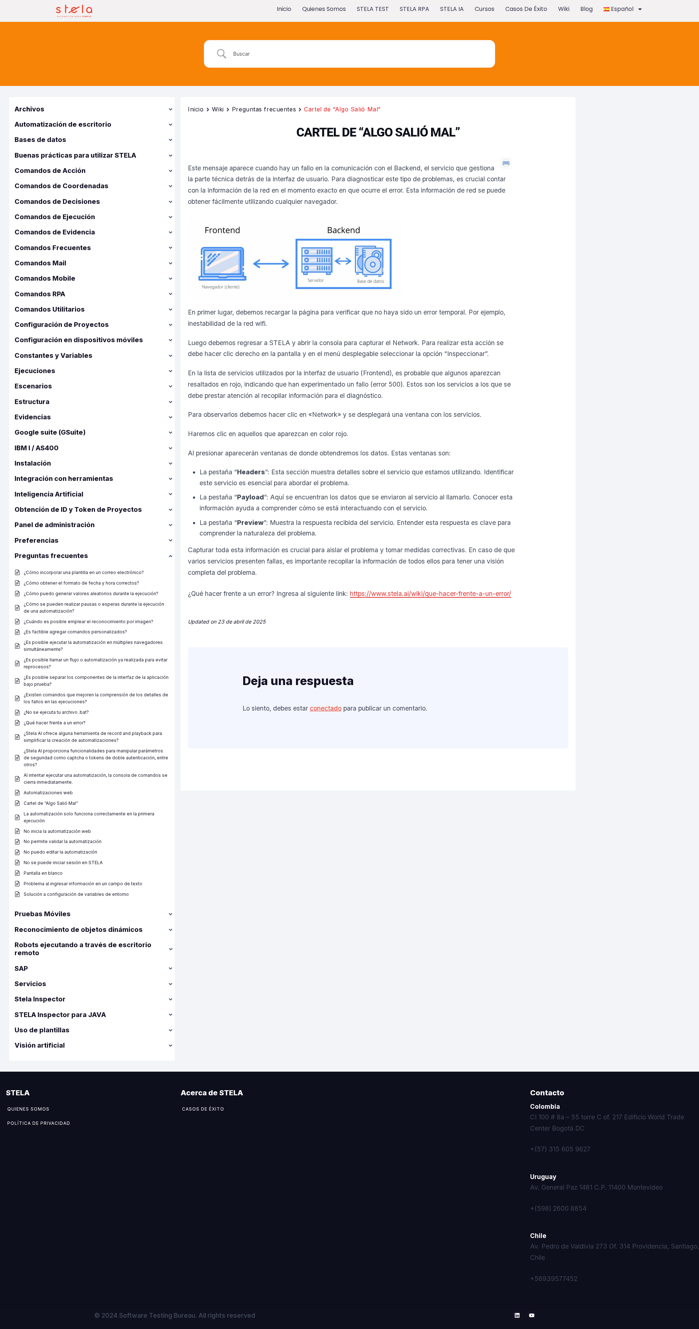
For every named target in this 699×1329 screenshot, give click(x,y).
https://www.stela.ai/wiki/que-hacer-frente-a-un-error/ (430, 593)
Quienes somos (324, 9)
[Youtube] (531, 1315)
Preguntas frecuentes (264, 109)
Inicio (284, 9)
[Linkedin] (517, 1315)
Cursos (484, 9)
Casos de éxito (526, 9)
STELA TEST (373, 9)
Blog (586, 9)
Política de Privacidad (38, 1123)
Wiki (563, 9)
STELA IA (452, 9)
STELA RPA (414, 9)
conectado (325, 708)
